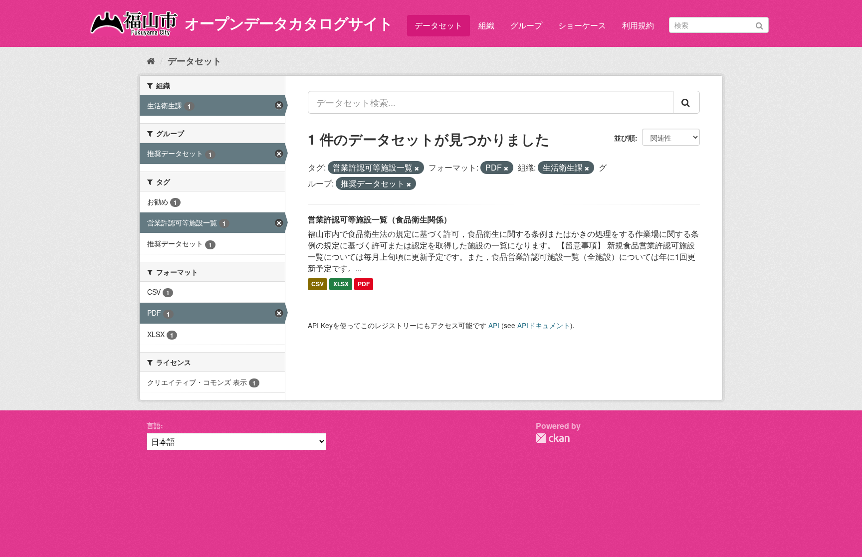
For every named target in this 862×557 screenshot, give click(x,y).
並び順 (624, 138)
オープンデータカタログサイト (289, 22)
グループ (526, 25)
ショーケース (582, 25)
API (493, 325)
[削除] (417, 168)
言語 (154, 425)
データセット (438, 25)
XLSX (341, 284)
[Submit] (759, 24)
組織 (486, 25)
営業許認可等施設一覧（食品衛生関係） (379, 219)
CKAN (553, 438)
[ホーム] (151, 60)
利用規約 (638, 25)
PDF (364, 284)
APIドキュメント (543, 325)
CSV (317, 284)
